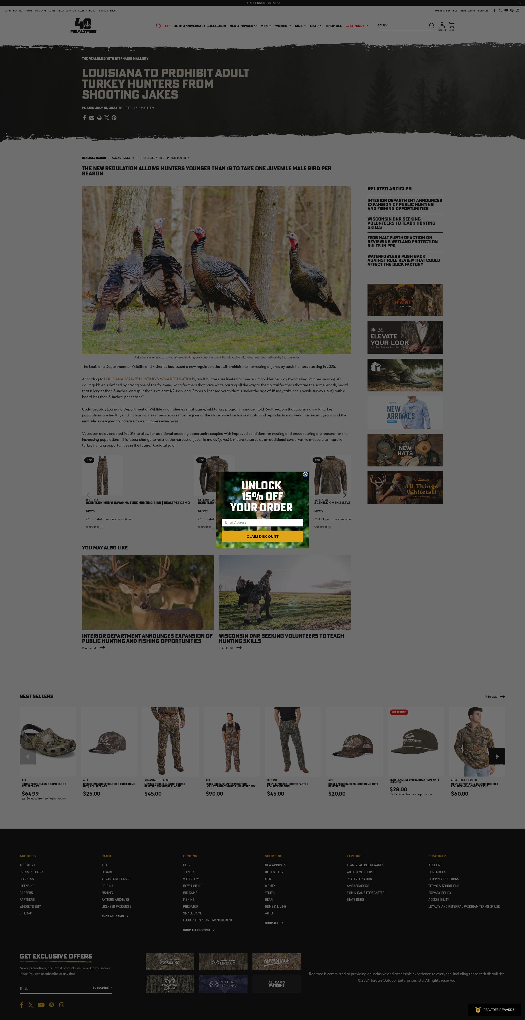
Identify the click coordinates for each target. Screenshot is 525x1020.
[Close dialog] (306, 475)
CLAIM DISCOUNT (263, 536)
